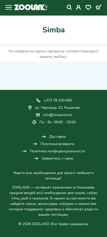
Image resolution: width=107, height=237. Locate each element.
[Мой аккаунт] (78, 8)
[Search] (69, 7)
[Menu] (7, 8)
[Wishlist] (88, 8)
